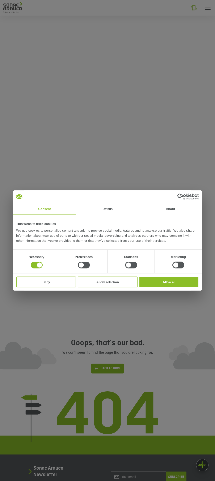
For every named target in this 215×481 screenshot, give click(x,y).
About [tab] (170, 209)
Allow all (169, 282)
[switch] (84, 265)
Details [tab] (107, 209)
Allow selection (107, 282)
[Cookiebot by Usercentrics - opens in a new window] (180, 197)
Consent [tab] (44, 209)
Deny (46, 282)
